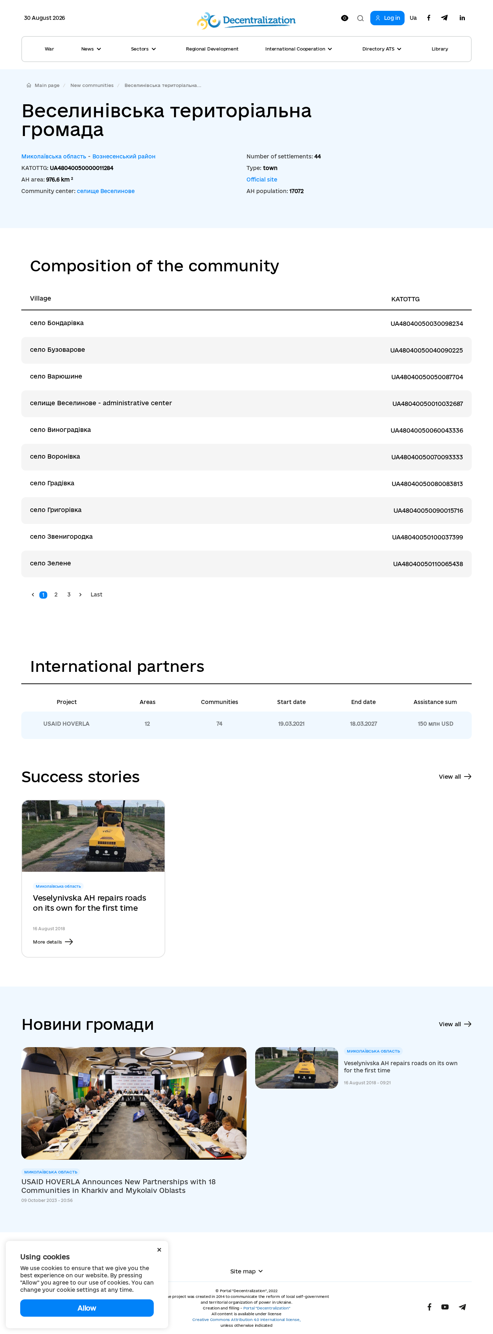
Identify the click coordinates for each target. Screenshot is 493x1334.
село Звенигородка (61, 536)
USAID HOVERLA (66, 724)
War (49, 48)
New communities (92, 85)
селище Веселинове (106, 191)
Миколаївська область (53, 156)
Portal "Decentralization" (266, 1308)
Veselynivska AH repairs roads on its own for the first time (89, 902)
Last (96, 594)
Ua (413, 18)
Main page (47, 85)
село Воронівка (55, 456)
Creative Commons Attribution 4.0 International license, (246, 1319)
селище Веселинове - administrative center (101, 402)
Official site (262, 179)
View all (450, 776)
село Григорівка (56, 509)
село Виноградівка (60, 429)
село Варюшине (56, 376)
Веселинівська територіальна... (163, 85)
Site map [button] (243, 1271)
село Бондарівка (57, 322)
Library (440, 48)
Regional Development (212, 48)
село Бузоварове (57, 349)
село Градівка (52, 483)
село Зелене (50, 563)
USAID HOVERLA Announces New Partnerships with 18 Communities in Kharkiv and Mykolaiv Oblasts (118, 1186)
